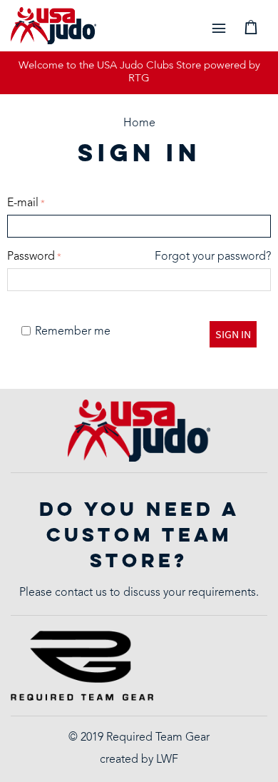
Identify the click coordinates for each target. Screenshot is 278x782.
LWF (167, 760)
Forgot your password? (213, 257)
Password (31, 257)
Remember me (72, 331)
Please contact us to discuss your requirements (137, 593)
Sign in (233, 334)
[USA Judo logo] (53, 26)
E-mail (22, 203)
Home (139, 123)
